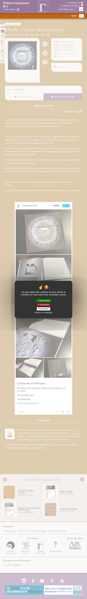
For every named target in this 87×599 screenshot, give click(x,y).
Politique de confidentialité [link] (43, 312)
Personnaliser (43, 309)
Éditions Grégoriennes (16, 3)
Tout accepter (44, 301)
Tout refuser (44, 305)
